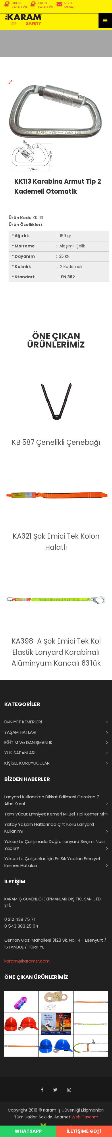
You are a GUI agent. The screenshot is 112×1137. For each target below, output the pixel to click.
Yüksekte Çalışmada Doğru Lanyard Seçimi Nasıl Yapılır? (54, 844)
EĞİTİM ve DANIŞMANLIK (28, 742)
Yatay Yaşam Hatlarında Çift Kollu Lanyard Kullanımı (49, 827)
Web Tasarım (85, 1117)
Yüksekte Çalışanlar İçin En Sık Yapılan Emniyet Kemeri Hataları (52, 862)
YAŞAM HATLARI (20, 732)
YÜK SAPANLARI (19, 753)
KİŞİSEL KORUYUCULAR (27, 763)
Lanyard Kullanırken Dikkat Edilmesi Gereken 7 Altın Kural (51, 800)
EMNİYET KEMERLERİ (23, 722)
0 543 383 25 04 (21, 926)
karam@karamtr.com (27, 961)
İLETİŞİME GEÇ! (84, 1131)
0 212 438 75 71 (19, 919)
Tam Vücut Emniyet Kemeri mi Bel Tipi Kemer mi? (55, 814)
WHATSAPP (28, 1131)
